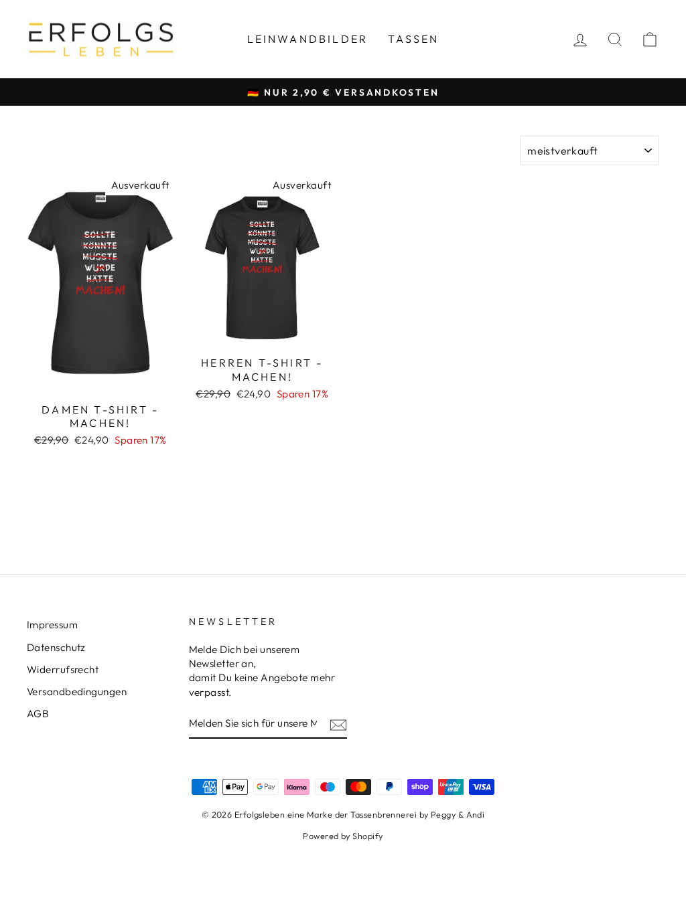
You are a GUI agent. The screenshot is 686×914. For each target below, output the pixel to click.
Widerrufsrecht (62, 669)
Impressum (52, 624)
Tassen (413, 38)
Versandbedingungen (77, 691)
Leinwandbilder (307, 38)
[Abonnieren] (338, 724)
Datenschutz (56, 647)
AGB (38, 713)
